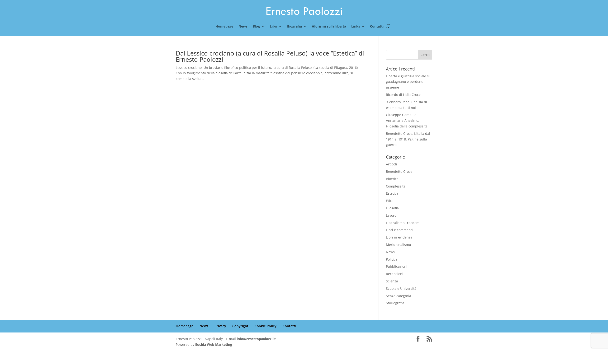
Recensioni (394, 273)
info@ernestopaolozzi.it (256, 339)
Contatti (377, 26)
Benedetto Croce (399, 171)
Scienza (392, 281)
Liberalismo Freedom (402, 222)
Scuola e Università (401, 288)
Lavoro (391, 215)
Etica (390, 200)
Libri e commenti (399, 230)
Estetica (392, 193)
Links (355, 26)
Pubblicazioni (396, 266)
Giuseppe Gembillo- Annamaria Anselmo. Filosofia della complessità (407, 120)
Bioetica (392, 179)
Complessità (395, 186)
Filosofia (392, 208)
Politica (391, 259)
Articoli (391, 164)
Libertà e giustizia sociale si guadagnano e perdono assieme (408, 82)
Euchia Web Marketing (213, 344)
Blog (256, 26)
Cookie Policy (265, 326)
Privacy (220, 326)
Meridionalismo (398, 244)
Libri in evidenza (399, 237)
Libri (273, 26)
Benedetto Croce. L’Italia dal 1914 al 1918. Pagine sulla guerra (408, 139)
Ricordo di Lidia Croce (403, 94)
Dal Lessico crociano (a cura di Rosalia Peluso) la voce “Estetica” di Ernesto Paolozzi (270, 56)
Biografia (294, 26)
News (242, 26)
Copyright (240, 326)
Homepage (224, 26)
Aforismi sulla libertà (329, 26)
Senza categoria (398, 296)
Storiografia (395, 303)
